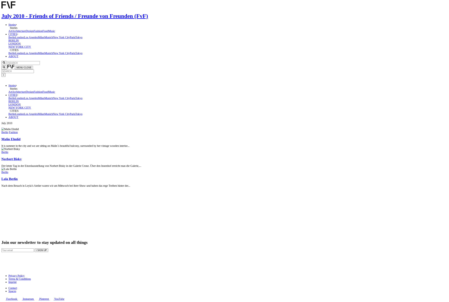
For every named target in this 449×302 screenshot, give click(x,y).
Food (45, 31)
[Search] (4, 67)
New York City (61, 37)
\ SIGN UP (41, 250)
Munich (48, 37)
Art (10, 31)
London (19, 37)
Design (30, 31)
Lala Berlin (9, 179)
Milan (41, 37)
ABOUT (13, 56)
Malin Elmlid (11, 139)
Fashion (38, 31)
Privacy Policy (16, 275)
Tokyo (78, 37)
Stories (12, 24)
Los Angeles (31, 37)
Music (51, 31)
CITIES (12, 34)
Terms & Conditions (19, 278)
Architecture (19, 31)
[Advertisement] (106, 212)
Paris (72, 37)
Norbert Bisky (11, 159)
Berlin (11, 37)
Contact (12, 288)
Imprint (12, 282)
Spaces (12, 291)
